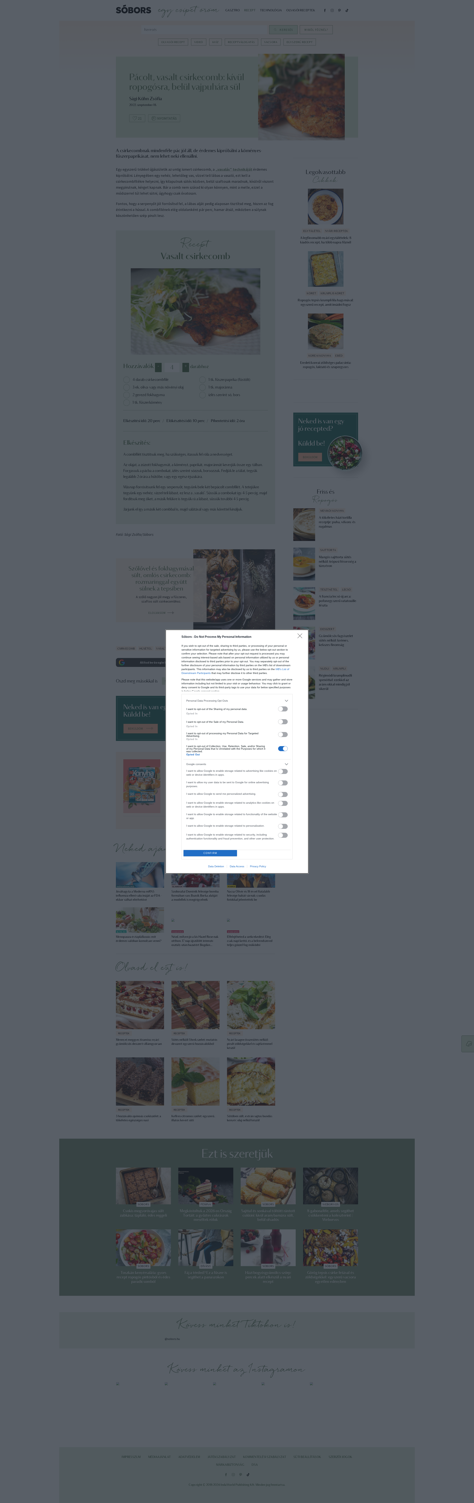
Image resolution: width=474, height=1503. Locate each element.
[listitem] (237, 701)
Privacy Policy (258, 866)
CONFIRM (210, 853)
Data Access (237, 866)
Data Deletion (216, 866)
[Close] (301, 637)
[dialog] (237, 751)
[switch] (283, 708)
